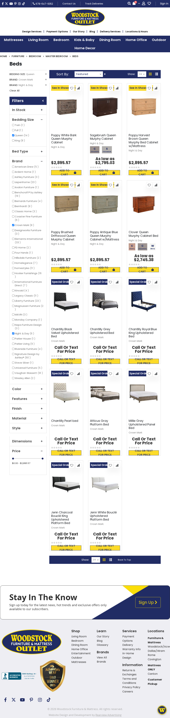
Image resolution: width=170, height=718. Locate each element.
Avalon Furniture (27, 187)
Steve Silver (24, 362)
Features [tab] (19, 398)
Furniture (18, 56)
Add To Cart (64, 172)
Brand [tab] (17, 161)
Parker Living (25, 343)
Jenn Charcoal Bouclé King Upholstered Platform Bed (62, 518)
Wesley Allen (25, 378)
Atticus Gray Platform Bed (99, 422)
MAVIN (21, 314)
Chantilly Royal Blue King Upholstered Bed (143, 332)
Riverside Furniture (29, 349)
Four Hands (24, 252)
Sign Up (147, 602)
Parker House (25, 338)
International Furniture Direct (28, 283)
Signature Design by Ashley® (27, 355)
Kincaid (22, 290)
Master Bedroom (57, 56)
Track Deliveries (94, 3)
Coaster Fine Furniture (28, 218)
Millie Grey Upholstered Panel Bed (142, 424)
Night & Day (25, 333)
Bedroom (35, 56)
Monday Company (29, 319)
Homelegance (26, 263)
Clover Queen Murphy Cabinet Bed (143, 233)
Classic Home (26, 211)
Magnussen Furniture (29, 307)
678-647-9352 (44, 3)
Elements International (29, 240)
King (20, 140)
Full (19, 130)
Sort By (62, 74)
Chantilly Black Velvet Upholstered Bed (65, 332)
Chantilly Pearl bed (64, 421)
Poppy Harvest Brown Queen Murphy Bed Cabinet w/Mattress (143, 140)
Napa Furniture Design (28, 326)
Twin (20, 125)
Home (3, 56)
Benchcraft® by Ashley (28, 194)
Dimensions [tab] (22, 441)
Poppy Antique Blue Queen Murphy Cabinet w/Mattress (104, 235)
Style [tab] (16, 428)
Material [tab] (19, 418)
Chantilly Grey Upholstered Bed (102, 331)
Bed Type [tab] (20, 151)
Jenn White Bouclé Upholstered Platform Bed (103, 516)
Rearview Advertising (108, 715)
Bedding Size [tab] (23, 119)
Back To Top (124, 559)
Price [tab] (16, 451)
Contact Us (69, 3)
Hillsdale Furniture (28, 258)
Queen (22, 135)
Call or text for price (66, 361)
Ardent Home (26, 172)
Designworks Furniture (28, 231)
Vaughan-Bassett (29, 373)
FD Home (23, 247)
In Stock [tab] (18, 110)
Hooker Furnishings (29, 273)
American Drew (27, 166)
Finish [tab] (17, 408)
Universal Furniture (29, 368)
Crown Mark (25, 225)
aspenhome (26, 182)
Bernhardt (24, 206)
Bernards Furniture (29, 201)
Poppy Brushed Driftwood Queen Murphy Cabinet (63, 235)
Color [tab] (16, 389)
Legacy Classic (27, 295)
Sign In (164, 3)
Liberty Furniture (28, 300)
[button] (72, 88)
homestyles (25, 268)
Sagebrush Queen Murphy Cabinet (103, 137)
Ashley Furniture (27, 177)
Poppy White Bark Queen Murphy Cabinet (64, 138)
